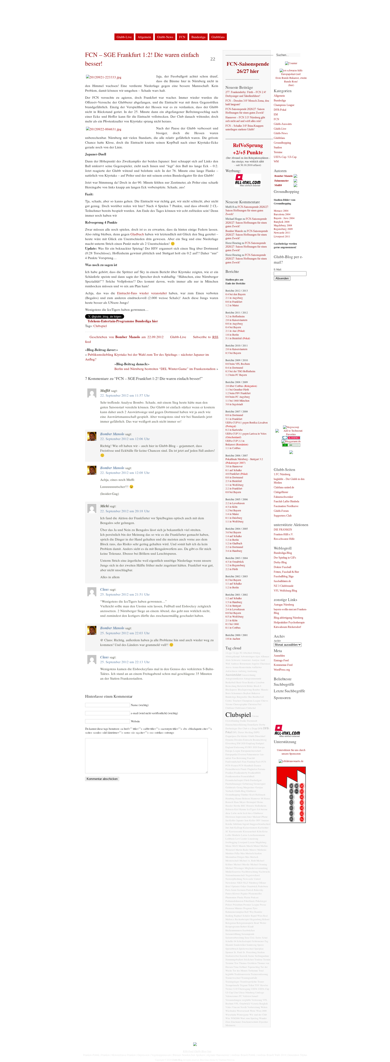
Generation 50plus (297, 1055)
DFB (260, 728)
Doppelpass (231, 736)
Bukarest (255, 693)
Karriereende (235, 831)
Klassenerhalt (249, 831)
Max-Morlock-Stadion (251, 853)
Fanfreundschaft (233, 761)
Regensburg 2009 (283, 229)
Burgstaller (242, 696)
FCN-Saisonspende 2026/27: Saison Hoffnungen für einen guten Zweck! (245, 111)
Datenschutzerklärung (131, 7)
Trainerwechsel (233, 977)
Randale (258, 911)
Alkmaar (265, 656)
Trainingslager (232, 981)
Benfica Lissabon (256, 682)
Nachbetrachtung (249, 871)
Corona (255, 716)
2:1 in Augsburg (234, 297)
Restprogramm (232, 926)
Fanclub (251, 758)
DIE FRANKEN (283, 529)
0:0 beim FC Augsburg (237, 396)
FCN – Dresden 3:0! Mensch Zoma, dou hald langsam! (247, 102)
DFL (234, 732)
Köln (259, 831)
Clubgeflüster (281, 492)
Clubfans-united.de (284, 487)
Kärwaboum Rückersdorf (287, 627)
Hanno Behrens (242, 798)
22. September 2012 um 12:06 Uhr (125, 438)
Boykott (247, 693)
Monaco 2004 (281, 210)
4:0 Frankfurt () (236, 473)
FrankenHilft (254, 772)
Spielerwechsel (246, 948)
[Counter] (291, 63)
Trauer (261, 981)
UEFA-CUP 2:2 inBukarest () (236, 442)
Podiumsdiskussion (234, 901)
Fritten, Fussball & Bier (286, 572)
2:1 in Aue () (235, 330)
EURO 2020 (251, 747)
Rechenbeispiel (242, 919)
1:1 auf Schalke (233, 583)
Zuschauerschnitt (250, 1021)
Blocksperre (231, 689)
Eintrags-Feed (281, 660)
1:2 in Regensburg (235, 565)
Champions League (251, 700)
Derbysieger (231, 728)
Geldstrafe (230, 787)
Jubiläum (237, 824)
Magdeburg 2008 (283, 225)
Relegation (230, 922)
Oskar (243, 886)
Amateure (246, 660)
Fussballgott (256, 780)
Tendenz (258, 959)
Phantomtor (231, 897)
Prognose (247, 908)
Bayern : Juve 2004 (284, 218)
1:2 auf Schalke (233, 598)
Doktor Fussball (282, 567)
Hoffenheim (260, 805)
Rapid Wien (256, 915)
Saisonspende (247, 934)
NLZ (245, 882)
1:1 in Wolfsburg (234, 485)
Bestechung (231, 686)
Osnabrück (252, 886)
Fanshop (251, 761)
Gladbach (137, 234)
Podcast (254, 897)
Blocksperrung (245, 689)
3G (240, 652)
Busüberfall (258, 696)
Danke (243, 720)
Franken (229, 772)
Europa (261, 747)
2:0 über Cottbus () (241, 386)
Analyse (256, 660)
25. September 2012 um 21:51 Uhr (125, 594)
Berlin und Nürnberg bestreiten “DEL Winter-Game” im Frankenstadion (165, 368)
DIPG (257, 732)
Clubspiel (100, 325)
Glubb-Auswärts (283, 124)
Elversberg (230, 743)
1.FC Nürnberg (282, 474)
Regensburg (256, 919)
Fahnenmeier (253, 754)
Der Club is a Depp (247, 728)
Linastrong (253, 838)
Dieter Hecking (245, 732)
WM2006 (235, 1018)
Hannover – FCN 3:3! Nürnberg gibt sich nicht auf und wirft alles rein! (245, 119)
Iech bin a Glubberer (253, 813)
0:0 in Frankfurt (233, 301)
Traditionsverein (242, 974)
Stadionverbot (232, 955)
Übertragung (244, 988)
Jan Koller (230, 820)
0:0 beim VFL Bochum (237, 363)
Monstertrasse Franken (123, 1055)
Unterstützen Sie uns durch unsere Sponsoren (291, 751)
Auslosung (252, 671)
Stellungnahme (262, 955)
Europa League (232, 750)
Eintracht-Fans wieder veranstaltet (142, 293)
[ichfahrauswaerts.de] (291, 761)
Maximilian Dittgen (234, 856)
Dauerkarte (252, 724)
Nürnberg (253, 882)
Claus (104, 589)
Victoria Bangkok (259, 1003)
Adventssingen (248, 656)
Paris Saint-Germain (235, 889)
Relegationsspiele (245, 922)
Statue (251, 955)
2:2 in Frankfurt (233, 488)
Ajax (257, 656)
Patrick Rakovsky (254, 889)
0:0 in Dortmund (234, 415)
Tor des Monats (240, 970)
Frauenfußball (247, 776)
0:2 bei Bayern (233, 580)
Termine (229, 963)
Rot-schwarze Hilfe (284, 539)
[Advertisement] (292, 355)
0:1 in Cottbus (233, 627)
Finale (244, 769)
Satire (258, 937)
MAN (235, 845)
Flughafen (252, 769)
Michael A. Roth (247, 860)
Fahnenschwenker (283, 497)
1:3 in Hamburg (233, 602)
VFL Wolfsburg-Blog (285, 590)
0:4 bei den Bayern (235, 294)
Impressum (105, 7)
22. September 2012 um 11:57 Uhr (125, 395)
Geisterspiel (259, 783)
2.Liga (228, 652)
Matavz (253, 849)
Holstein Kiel (232, 809)
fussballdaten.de (282, 581)
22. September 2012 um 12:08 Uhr (125, 472)
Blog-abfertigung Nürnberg (288, 617)
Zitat (227, 1021)
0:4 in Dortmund (234, 367)
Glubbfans (218, 37)
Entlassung (239, 747)
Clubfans (229, 707)
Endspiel (260, 743)
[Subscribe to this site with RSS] (99, 35)
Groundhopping (232, 794)
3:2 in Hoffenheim (235, 316)
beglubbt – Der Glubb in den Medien (289, 481)
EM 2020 (241, 743)
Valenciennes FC (233, 996)
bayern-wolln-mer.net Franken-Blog (290, 611)
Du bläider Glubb (245, 736)
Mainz (228, 845)
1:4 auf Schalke (233, 536)
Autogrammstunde (252, 678)
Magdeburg (260, 842)
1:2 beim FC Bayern (236, 375)
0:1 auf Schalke (233, 470)
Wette (252, 1010)
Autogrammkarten (234, 678)
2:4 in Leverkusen (235, 609)
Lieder (244, 838)
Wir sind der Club (258, 1014)
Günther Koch (248, 794)
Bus (250, 696)
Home (89, 7)
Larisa (244, 835)
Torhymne (253, 970)
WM (276, 161)
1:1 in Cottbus (233, 448)
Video (228, 1007)
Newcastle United (251, 878)
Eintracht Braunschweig (255, 739)
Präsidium (238, 904)
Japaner (240, 820)
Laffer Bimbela (232, 835)
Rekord (265, 919)
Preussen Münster (234, 908)
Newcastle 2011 (282, 232)
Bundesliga (198, 37)
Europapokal (231, 754)
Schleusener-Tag (260, 941)
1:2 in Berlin (232, 539)
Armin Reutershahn (241, 667)
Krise (265, 831)
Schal (264, 937)
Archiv (277, 640)
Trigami (244, 985)
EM (276, 114)
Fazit (258, 761)
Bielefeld (241, 686)
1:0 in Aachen (232, 638)
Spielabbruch (231, 948)
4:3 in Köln (231, 506)
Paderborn (263, 886)
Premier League (251, 904)
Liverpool (242, 842)
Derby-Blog (280, 562)
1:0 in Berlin (232, 334)
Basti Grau (241, 682)
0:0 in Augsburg (234, 323)
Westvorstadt (243, 1010)
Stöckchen (249, 959)
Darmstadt (252, 720)
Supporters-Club (283, 515)
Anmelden (279, 655)
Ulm (236, 992)
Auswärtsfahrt (233, 675)
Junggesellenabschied (260, 824)
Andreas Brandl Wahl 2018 (271, 1055)
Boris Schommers (234, 693)
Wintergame (243, 1014)
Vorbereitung (253, 1007)
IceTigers (251, 809)
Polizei (228, 904)
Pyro (255, 908)
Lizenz (251, 842)
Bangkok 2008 (282, 221)
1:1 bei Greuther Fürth (237, 389)
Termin (266, 959)
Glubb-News (165, 37)
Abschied (247, 652)
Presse (263, 904)
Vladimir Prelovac (226, 1059)
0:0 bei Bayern (233, 492)
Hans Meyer (240, 802)
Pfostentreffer (255, 893)
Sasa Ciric (250, 937)
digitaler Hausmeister (218, 1055)
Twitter (229, 988)
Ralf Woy (249, 911)
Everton (242, 754)
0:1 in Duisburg (233, 517)
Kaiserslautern (250, 827)
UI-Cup (229, 992)
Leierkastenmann (256, 835)
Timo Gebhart (240, 966)
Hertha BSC (240, 805)
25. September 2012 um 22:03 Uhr (125, 633)
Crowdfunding (232, 720)
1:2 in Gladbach (233, 543)
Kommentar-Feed (283, 665)
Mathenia (261, 849)
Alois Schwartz (233, 660)
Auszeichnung (248, 674)
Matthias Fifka (232, 853)
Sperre (260, 944)
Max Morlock (251, 856)
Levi (237, 838)
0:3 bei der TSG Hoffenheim (240, 371)
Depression (143, 1055)
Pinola (240, 897)
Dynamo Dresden (233, 739)
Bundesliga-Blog (283, 553)
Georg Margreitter (246, 787)
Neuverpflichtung (233, 878)
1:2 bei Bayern (233, 510)
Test (236, 963)
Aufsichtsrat (231, 671)
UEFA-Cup (263, 988)
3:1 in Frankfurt (233, 419)
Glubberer (251, 791)
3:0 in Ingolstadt (234, 404)
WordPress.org (282, 670)
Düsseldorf (260, 736)
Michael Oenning (258, 864)
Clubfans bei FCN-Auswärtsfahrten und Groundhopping (178, 27)
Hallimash (260, 794)
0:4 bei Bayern (233, 327)
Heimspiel (251, 802)
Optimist (235, 886)
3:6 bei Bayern (233, 532)
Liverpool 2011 (282, 236)
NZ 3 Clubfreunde (283, 586)
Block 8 (257, 686)
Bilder (250, 686)
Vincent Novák (239, 1007)
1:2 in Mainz (232, 305)
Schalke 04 (230, 941)
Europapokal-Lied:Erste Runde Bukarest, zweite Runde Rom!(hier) (291, 79)
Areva (228, 667)
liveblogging (231, 842)
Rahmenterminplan (234, 911)
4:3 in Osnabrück (234, 561)
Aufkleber (257, 667)
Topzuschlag (254, 966)
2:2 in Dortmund (234, 547)
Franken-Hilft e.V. (283, 534)
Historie (250, 805)
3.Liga (235, 652)
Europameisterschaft (251, 750)
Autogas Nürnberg (284, 604)
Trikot (251, 985)
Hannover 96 (257, 798)
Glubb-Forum (281, 511)
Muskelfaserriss (233, 871)
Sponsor (229, 952)
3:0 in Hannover (234, 466)
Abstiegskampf (232, 656)
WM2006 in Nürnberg (164, 7)
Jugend (245, 824)
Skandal (229, 944)
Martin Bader (242, 849)
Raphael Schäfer (242, 915)
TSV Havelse (261, 985)
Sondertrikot (240, 944)
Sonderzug (251, 944)
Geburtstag (247, 783)
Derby (262, 724)
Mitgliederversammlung (256, 868)
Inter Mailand (253, 816)
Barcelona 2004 (282, 214)
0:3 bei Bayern (233, 353)
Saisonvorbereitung (234, 937)
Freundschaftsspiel (234, 780)
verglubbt (246, 999)
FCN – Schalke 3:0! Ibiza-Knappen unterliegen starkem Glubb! (244, 127)
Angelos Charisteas (260, 663)
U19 (235, 988)
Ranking (229, 915)
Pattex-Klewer (232, 893)
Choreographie (240, 704)
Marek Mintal (253, 845)
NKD (239, 882)
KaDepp (238, 827)
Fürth (246, 780)
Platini (247, 897)
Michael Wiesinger (234, 868)
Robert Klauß (246, 926)
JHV (258, 820)
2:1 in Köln (231, 620)
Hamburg (229, 798)
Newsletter (230, 882)
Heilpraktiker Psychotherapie (289, 622)
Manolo (242, 845)
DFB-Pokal (280, 110)
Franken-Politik (91, 1055)
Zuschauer (236, 1021)
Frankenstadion (232, 776)
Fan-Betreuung (239, 758)
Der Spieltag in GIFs (285, 557)
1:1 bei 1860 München (237, 400)
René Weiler (260, 922)
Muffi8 (278, 185)
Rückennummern (233, 930)
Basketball (230, 682)
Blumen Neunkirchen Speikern (189, 1055)
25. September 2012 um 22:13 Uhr (125, 662)
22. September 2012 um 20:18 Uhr (125, 511)
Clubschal (251, 707)
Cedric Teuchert (233, 700)
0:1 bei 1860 (232, 624)
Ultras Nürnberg (247, 992)
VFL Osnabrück (242, 1003)
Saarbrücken (248, 930)
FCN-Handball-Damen (250, 765)
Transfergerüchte (248, 981)
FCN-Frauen (231, 765)
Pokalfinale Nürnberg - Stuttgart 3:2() (244, 460)
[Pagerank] (291, 445)
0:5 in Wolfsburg (234, 616)
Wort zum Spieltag (249, 1018)
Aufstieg (242, 671)
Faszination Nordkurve (286, 506)
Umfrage (259, 992)
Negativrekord (253, 875)
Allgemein (144, 37)
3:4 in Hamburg (233, 550)
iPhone (264, 816)
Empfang (250, 743)
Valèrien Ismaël (250, 996)
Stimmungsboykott (234, 959)
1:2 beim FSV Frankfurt (238, 393)
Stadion (261, 952)
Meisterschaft (232, 860)
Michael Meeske (242, 864)
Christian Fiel (254, 704)
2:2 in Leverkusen (235, 503)
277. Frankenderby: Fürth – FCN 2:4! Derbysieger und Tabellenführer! (245, 94)
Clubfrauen (240, 707)
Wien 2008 (261, 1010)
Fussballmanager (233, 783)
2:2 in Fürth (231, 569)
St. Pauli (238, 952)
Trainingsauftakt (249, 977)
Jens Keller (249, 820)
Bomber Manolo (112, 433)
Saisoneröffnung (233, 934)
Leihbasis (230, 838)
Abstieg (256, 652)
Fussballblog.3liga (283, 576)
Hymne (242, 809)
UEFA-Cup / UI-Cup (285, 157)
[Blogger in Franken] (291, 822)
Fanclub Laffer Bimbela (286, 501)
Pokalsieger (261, 901)
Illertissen (230, 816)
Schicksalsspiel (244, 941)
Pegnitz (244, 893)
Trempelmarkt (232, 985)
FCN (182, 37)
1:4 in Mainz (232, 514)
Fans (244, 761)
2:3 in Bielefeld (233, 481)
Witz (227, 1018)
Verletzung (256, 999)
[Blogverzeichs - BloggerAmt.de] (291, 441)
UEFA (254, 988)
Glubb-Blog (112, 19)
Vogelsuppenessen (161, 1055)
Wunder (263, 1018)
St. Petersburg (250, 952)
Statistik (243, 955)
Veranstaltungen (233, 999)
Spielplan (258, 948)
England (229, 747)
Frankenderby (240, 772)
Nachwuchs (264, 871)
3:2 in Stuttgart (233, 605)
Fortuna (261, 769)
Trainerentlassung (259, 974)
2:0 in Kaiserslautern (236, 320)
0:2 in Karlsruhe (234, 429)
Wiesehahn (230, 1014)
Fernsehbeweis (232, 769)
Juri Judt (229, 827)
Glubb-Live (124, 37)
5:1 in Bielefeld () (237, 338)
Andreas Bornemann (241, 663)
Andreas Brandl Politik (243, 1055)
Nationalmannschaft (235, 875)
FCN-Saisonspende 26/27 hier (248, 67)
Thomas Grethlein (248, 963)
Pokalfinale (249, 901)
